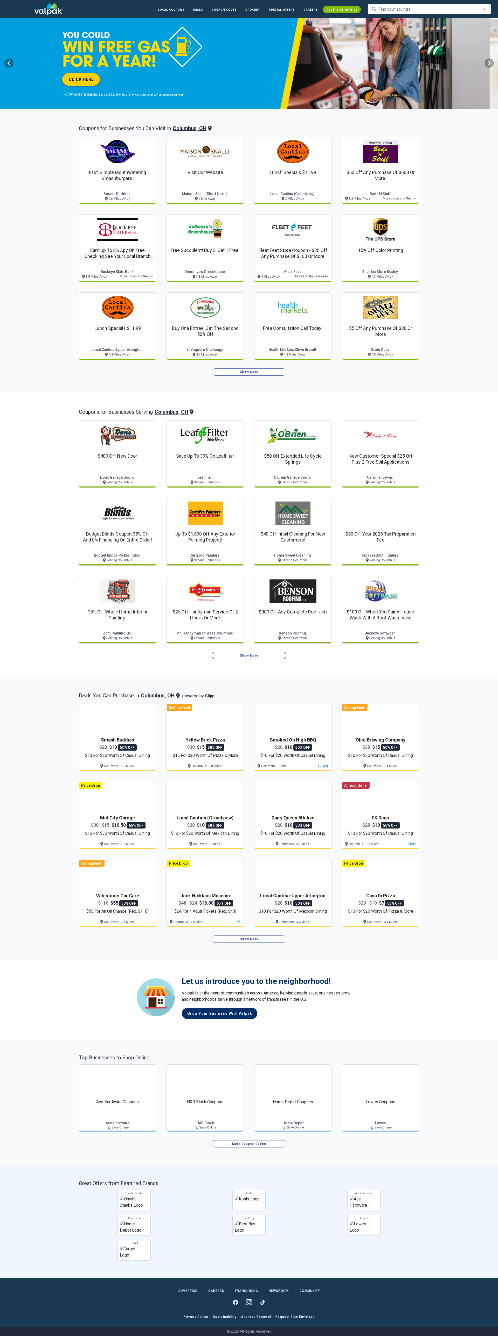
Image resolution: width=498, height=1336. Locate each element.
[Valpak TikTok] (262, 1302)
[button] (281, 9)
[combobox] (429, 9)
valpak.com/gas (173, 94)
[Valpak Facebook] (235, 1302)
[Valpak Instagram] (249, 1302)
